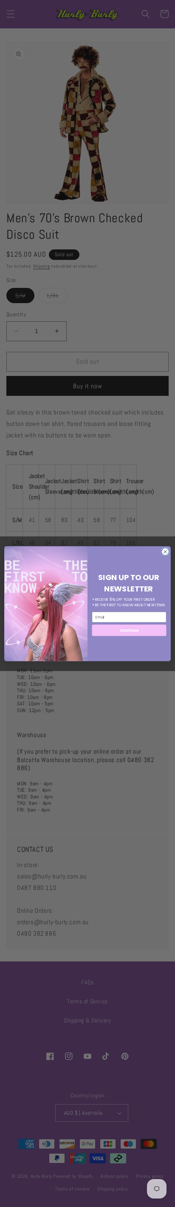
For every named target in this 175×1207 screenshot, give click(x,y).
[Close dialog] (165, 551)
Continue (129, 630)
